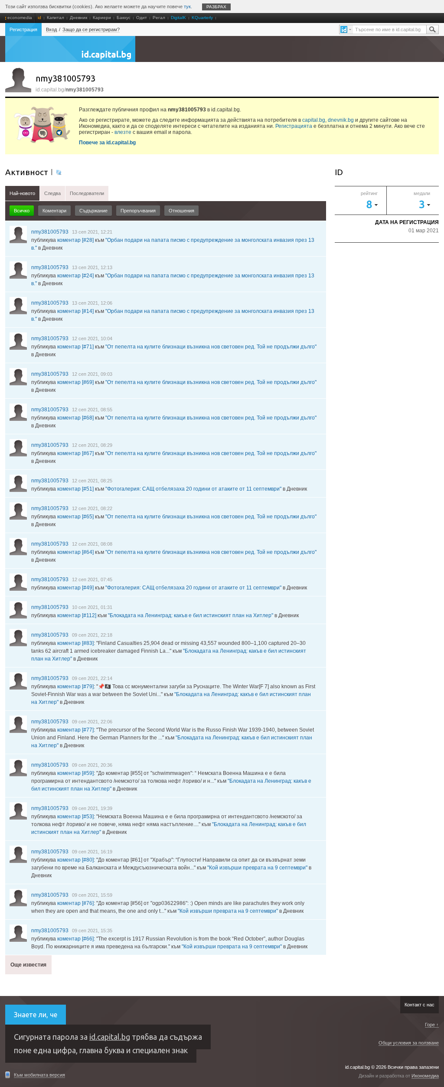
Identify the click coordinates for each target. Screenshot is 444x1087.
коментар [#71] (75, 347)
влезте (122, 132)
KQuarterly (202, 17)
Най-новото (22, 193)
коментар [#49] (75, 588)
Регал (159, 17)
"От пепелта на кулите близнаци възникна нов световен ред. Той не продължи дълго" (211, 347)
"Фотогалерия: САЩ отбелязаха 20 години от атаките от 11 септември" (193, 489)
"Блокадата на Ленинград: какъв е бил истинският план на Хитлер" (190, 615)
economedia (19, 17)
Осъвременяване (58, 172)
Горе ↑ (432, 1024)
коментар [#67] (75, 453)
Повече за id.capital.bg (107, 143)
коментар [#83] (75, 643)
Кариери (102, 17)
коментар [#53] (75, 817)
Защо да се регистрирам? (91, 29)
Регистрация (23, 29)
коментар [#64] (75, 552)
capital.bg (313, 120)
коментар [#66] (75, 939)
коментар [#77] (75, 730)
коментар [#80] (75, 860)
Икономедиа (425, 1075)
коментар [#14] (75, 311)
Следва (52, 193)
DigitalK (178, 17)
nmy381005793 (50, 232)
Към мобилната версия (39, 1074)
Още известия (28, 965)
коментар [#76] (75, 903)
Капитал (55, 17)
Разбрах (216, 6)
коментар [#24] (75, 276)
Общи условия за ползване (409, 1042)
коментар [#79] (75, 686)
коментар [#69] (75, 382)
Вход (51, 29)
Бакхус (124, 17)
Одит (141, 17)
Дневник (78, 17)
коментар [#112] (76, 615)
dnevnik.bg (341, 120)
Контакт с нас (419, 1004)
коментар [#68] (75, 418)
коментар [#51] (75, 489)
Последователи (87, 193)
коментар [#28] (75, 240)
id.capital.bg (70, 53)
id (39, 17)
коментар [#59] (75, 773)
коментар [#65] (75, 517)
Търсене (432, 29)
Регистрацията (293, 126)
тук (187, 6)
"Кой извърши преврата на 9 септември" (257, 868)
